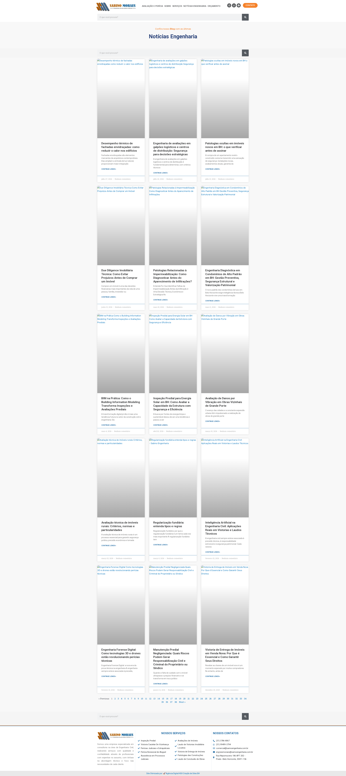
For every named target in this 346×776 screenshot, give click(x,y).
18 (176, 698)
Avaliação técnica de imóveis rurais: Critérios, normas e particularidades (119, 526)
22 (193, 698)
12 (150, 698)
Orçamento (214, 6)
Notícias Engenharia (194, 6)
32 (236, 698)
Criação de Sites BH (191, 773)
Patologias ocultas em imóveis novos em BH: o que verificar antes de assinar (224, 147)
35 (163, 702)
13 (154, 698)
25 (206, 698)
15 (163, 698)
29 (224, 698)
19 (180, 698)
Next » (182, 702)
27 (215, 698)
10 (142, 698)
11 (146, 698)
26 (210, 698)
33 (241, 698)
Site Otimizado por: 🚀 (156, 773)
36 (167, 702)
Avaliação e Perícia (152, 6)
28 (219, 698)
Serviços (177, 6)
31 (232, 698)
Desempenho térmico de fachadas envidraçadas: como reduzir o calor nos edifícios (120, 147)
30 (228, 698)
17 (171, 698)
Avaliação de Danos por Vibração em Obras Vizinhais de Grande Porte (223, 402)
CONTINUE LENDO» (108, 169)
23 (197, 698)
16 (167, 698)
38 (176, 702)
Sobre (167, 6)
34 (245, 698)
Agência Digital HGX (174, 773)
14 (159, 698)
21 (189, 698)
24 (201, 698)
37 (171, 702)
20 (184, 698)
